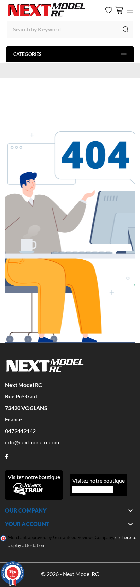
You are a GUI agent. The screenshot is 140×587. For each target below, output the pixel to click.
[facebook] (7, 456)
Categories (27, 54)
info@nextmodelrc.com (32, 442)
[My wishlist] (108, 10)
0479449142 (20, 431)
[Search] (126, 29)
